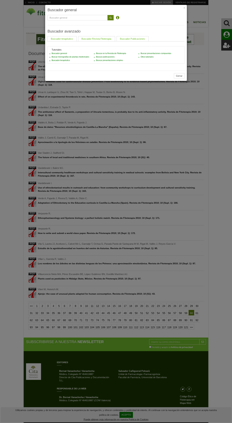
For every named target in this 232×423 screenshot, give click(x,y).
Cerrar (179, 76)
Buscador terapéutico (61, 60)
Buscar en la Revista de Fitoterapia (111, 53)
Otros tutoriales (147, 57)
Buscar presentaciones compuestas (156, 53)
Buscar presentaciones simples (109, 60)
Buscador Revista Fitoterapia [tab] (96, 38)
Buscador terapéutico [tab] (62, 38)
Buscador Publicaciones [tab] (132, 38)
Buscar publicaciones (105, 57)
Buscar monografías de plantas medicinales (70, 57)
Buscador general (59, 53)
